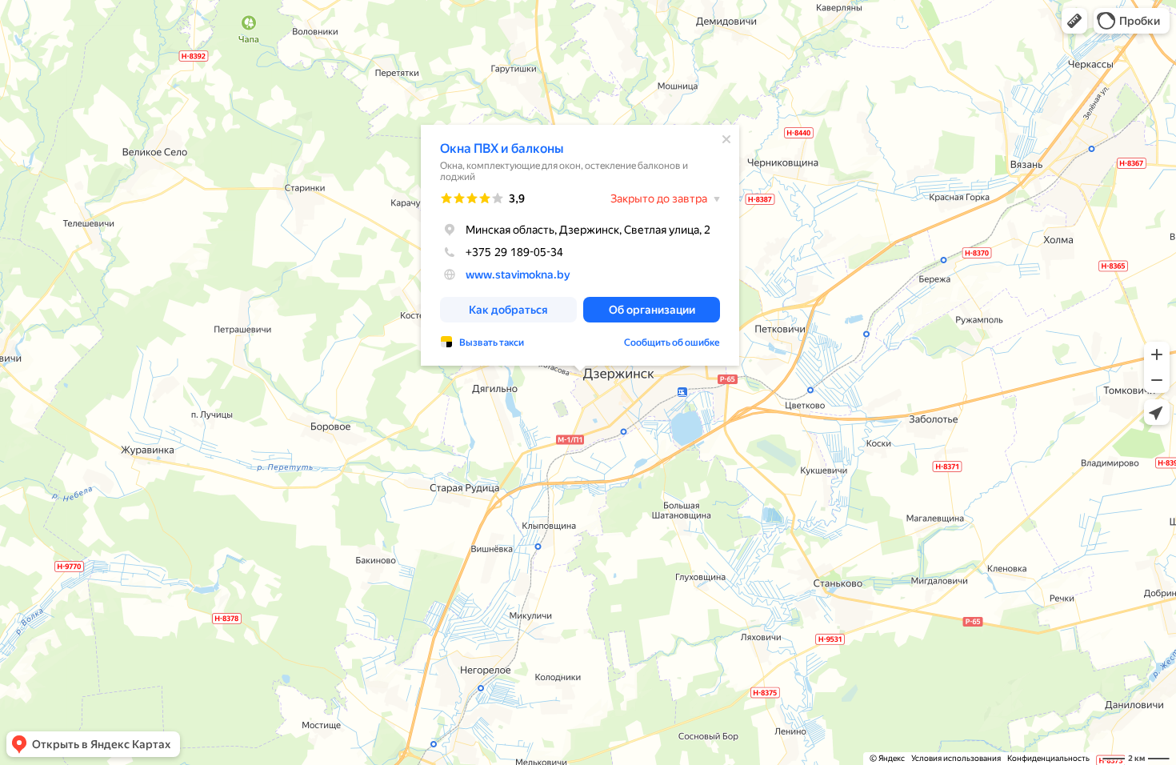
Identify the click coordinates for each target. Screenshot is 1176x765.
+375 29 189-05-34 (514, 252)
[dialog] (580, 245)
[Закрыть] (726, 139)
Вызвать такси (491, 342)
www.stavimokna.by (518, 274)
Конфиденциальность (1048, 758)
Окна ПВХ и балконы (501, 148)
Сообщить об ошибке (672, 342)
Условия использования (956, 758)
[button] (1074, 21)
